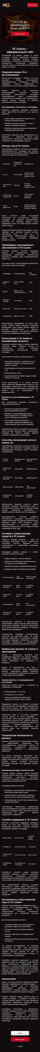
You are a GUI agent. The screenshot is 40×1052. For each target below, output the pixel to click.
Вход (20, 1033)
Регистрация (32, 5)
